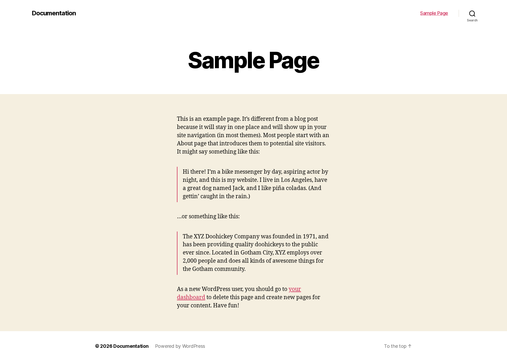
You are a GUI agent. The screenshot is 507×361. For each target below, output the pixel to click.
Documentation (54, 13)
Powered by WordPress (180, 346)
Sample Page (434, 13)
